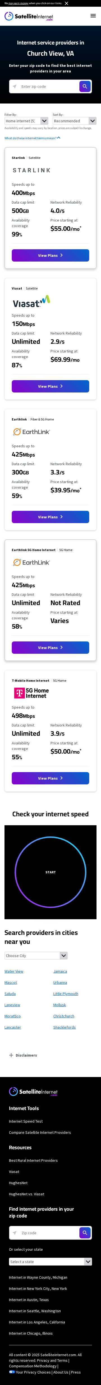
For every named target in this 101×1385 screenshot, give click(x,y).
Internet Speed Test (26, 1121)
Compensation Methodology (33, 1365)
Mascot (10, 982)
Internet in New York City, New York (38, 1288)
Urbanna (60, 982)
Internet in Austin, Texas (29, 1299)
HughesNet (18, 1182)
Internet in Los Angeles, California (37, 1322)
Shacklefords (64, 1027)
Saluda (10, 993)
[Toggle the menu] (93, 15)
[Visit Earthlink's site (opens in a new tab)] (31, 438)
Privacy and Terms (52, 1360)
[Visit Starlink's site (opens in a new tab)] (31, 176)
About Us (60, 1372)
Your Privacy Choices (33, 1372)
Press (76, 1372)
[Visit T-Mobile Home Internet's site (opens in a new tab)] (31, 699)
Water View (13, 971)
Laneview (12, 1004)
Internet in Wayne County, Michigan (38, 1277)
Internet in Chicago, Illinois (31, 1333)
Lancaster (12, 1027)
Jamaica (60, 971)
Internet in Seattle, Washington (35, 1310)
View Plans (48, 255)
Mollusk (59, 1004)
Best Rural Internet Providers (33, 1160)
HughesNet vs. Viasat (26, 1193)
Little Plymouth (65, 993)
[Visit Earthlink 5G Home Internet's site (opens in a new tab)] (31, 569)
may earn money (18, 3)
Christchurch (63, 1016)
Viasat (14, 1171)
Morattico (12, 1016)
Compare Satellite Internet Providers (40, 1132)
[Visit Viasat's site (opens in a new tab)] (31, 307)
